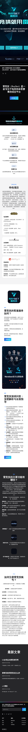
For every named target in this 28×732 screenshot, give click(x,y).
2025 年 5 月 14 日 (6, 689)
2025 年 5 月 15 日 (6, 662)
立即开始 (8, 339)
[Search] (24, 709)
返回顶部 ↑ (4, 729)
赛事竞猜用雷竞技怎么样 (11, 673)
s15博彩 (5, 686)
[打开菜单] (5, 73)
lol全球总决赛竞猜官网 (10, 660)
